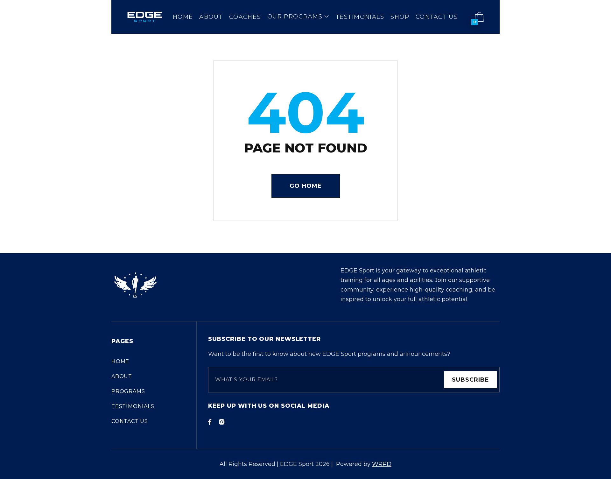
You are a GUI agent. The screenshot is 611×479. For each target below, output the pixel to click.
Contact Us (437, 16)
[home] (144, 16)
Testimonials (360, 16)
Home (183, 16)
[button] (298, 17)
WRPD (381, 464)
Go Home (306, 185)
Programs (128, 391)
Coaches (245, 16)
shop (399, 16)
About (210, 16)
